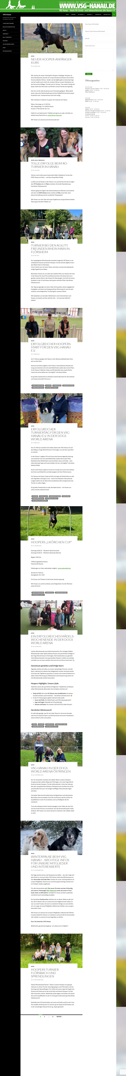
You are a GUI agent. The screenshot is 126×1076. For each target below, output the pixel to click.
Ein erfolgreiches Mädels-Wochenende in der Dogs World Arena (52, 639)
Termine (73, 14)
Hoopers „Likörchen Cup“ (51, 542)
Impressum (98, 14)
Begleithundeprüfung (9, 26)
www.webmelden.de (64, 568)
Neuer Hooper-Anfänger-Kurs (52, 60)
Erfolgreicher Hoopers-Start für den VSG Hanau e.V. (51, 347)
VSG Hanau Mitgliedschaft (40, 500)
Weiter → (60, 1016)
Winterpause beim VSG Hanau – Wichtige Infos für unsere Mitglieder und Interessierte (50, 861)
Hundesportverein (68, 385)
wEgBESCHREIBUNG (92, 125)
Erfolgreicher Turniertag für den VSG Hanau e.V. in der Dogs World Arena (50, 434)
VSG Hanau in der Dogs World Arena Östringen (51, 769)
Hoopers (48, 385)
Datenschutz (107, 14)
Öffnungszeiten (7, 51)
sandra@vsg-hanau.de (55, 115)
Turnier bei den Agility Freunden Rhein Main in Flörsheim (50, 248)
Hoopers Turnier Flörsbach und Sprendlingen (45, 973)
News (67, 14)
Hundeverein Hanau (38, 387)
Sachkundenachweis (8, 44)
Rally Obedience (40, 160)
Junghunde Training (8, 23)
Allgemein (80, 14)
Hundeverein (66, 496)
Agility (4, 30)
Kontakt (89, 14)
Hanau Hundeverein (38, 385)
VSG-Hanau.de (51, 890)
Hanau (34, 724)
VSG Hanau (7, 14)
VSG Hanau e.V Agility (52, 387)
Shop (4, 47)
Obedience (5, 33)
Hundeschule (57, 385)
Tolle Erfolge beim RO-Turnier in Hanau (49, 165)
